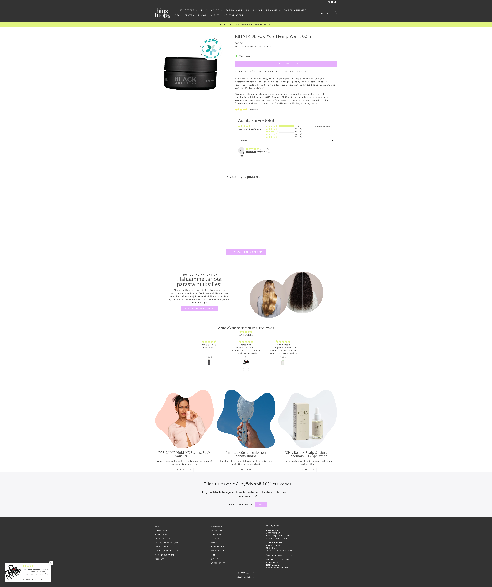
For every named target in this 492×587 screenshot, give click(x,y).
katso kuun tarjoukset (199, 309)
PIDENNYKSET (210, 10)
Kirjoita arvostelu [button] (323, 126)
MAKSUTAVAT (161, 530)
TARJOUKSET (234, 10)
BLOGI (202, 15)
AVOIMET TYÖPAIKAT (164, 555)
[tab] (241, 72)
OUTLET (215, 15)
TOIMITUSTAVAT (162, 535)
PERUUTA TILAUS (163, 547)
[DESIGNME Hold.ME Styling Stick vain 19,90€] (184, 419)
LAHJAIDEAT (254, 10)
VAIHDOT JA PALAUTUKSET (167, 543)
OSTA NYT (246, 470)
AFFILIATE (159, 559)
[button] (241, 109)
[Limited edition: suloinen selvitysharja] (246, 419)
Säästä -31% (184, 470)
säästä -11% (307, 470)
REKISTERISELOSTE (164, 539)
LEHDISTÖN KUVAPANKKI (166, 551)
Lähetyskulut (251, 46)
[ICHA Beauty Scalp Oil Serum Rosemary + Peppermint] (307, 419)
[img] (252, 148)
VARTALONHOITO (295, 10)
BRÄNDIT (272, 10)
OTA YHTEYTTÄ (184, 15)
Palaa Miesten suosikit (248, 252)
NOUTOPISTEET (233, 15)
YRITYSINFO (160, 526)
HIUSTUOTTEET (185, 10)
